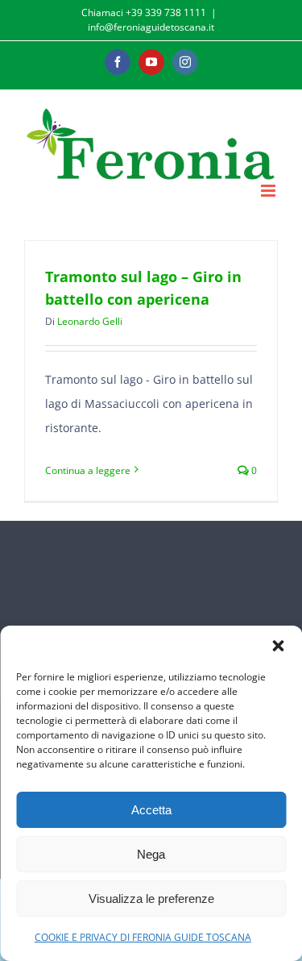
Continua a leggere (87, 470)
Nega (151, 854)
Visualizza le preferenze (151, 898)
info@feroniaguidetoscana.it (151, 27)
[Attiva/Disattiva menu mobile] (269, 190)
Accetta (151, 810)
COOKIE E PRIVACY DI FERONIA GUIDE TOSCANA (143, 937)
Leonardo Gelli (89, 321)
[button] (278, 646)
